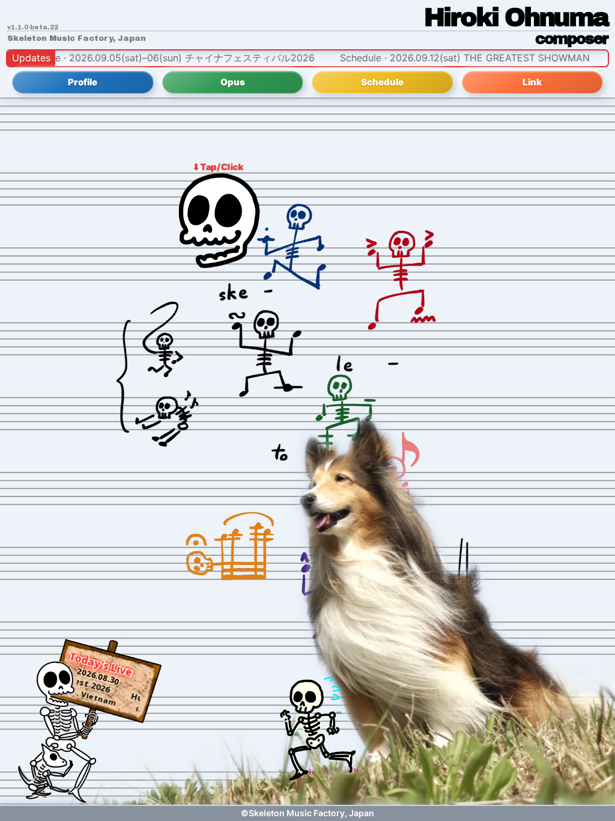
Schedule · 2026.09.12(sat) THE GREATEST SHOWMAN (435, 58)
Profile (82, 82)
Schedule (382, 82)
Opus (232, 82)
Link (532, 82)
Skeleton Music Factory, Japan (76, 38)
